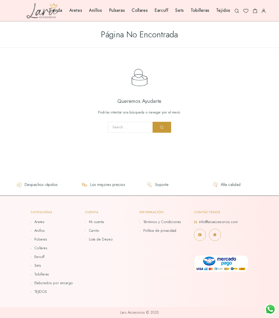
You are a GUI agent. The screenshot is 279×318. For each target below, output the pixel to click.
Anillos (95, 10)
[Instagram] (199, 234)
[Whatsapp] (214, 234)
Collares (140, 10)
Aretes (75, 10)
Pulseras (117, 10)
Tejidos (223, 10)
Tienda (55, 10)
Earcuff (161, 10)
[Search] (236, 10)
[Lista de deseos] (245, 12)
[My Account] (263, 10)
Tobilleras (200, 10)
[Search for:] (130, 127)
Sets (179, 10)
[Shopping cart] (255, 12)
